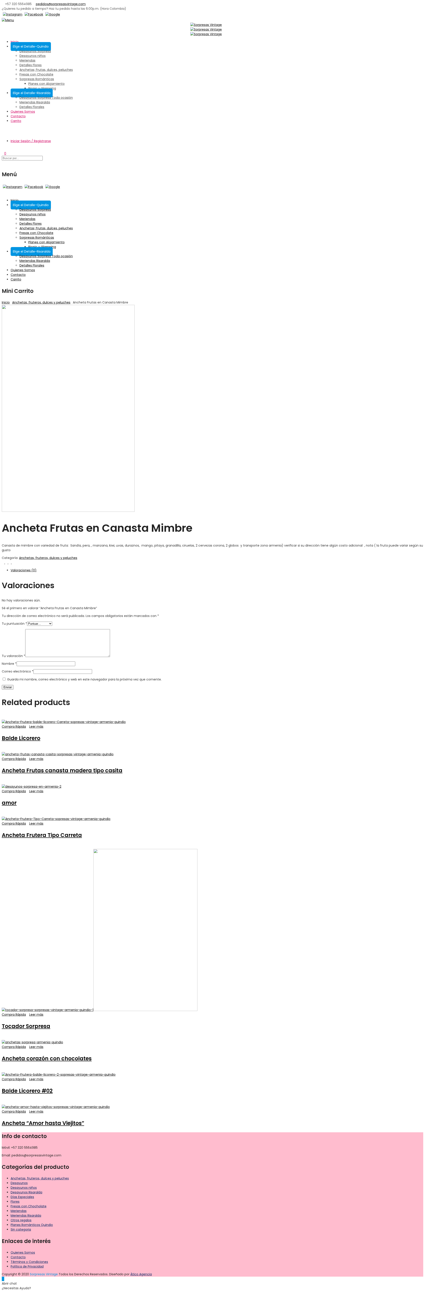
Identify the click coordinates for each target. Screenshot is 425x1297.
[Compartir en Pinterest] (10, 562)
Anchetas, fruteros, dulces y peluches (41, 302)
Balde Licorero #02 (27, 1090)
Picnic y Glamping (42, 88)
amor (9, 802)
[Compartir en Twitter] (6, 562)
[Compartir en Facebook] (3, 562)
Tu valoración (13, 656)
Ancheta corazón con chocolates (47, 1058)
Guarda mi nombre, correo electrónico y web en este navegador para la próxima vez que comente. (84, 679)
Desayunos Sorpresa (35, 51)
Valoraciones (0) (24, 570)
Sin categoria (21, 1229)
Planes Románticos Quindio (32, 1225)
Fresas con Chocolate (36, 74)
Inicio (15, 42)
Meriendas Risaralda (34, 102)
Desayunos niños (32, 56)
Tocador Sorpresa (26, 1026)
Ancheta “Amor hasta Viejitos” (43, 1123)
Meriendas (27, 60)
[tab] (217, 570)
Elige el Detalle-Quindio (31, 46)
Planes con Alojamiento (46, 83)
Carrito (16, 121)
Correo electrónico (17, 671)
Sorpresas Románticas (36, 79)
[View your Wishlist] (3, 149)
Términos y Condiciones (29, 1262)
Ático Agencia (141, 1274)
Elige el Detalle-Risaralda (31, 93)
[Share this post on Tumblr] (13, 562)
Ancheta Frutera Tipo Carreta (42, 835)
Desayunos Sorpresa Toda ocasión (46, 97)
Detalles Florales (31, 107)
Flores (15, 1201)
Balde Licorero (21, 738)
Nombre (9, 663)
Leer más (36, 726)
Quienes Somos (23, 111)
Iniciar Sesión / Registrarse (31, 141)
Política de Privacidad (27, 1266)
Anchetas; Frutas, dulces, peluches (46, 70)
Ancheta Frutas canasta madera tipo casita (62, 770)
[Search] (3, 128)
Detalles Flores (30, 65)
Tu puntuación (14, 623)
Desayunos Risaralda (26, 1192)
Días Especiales (22, 1197)
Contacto (18, 116)
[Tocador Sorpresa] (145, 1010)
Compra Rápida (14, 726)
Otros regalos (21, 1220)
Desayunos (19, 1183)
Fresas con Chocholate (28, 1206)
